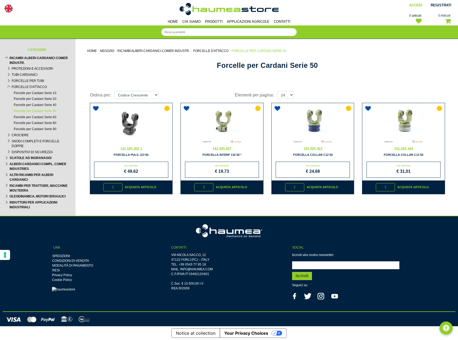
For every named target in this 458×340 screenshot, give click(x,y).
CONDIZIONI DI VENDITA (70, 261)
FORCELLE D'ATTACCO (29, 87)
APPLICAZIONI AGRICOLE (248, 22)
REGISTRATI (441, 5)
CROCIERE (20, 135)
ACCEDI (415, 5)
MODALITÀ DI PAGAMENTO (72, 265)
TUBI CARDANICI (24, 75)
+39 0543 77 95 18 (192, 264)
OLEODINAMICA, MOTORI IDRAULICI (37, 196)
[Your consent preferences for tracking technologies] (5, 255)
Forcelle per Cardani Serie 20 (35, 99)
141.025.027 (222, 149)
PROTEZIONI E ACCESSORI (32, 68)
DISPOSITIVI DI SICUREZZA (32, 152)
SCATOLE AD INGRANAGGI (30, 158)
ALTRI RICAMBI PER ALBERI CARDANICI (31, 177)
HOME (173, 22)
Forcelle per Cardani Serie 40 (35, 105)
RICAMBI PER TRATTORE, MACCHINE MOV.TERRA (39, 188)
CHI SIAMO (191, 22)
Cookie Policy (62, 280)
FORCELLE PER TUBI (28, 81)
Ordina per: (100, 95)
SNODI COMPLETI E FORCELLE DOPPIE (35, 143)
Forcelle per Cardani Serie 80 (35, 123)
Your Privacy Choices (246, 333)
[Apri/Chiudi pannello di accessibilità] (446, 328)
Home (92, 51)
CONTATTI (282, 22)
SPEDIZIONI (61, 256)
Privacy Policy (62, 275)
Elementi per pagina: (254, 95)
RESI (56, 270)
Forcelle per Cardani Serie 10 (35, 93)
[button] (302, 276)
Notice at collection (195, 333)
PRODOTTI (214, 22)
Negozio (107, 51)
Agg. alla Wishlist (97, 106)
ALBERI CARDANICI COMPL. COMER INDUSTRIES (38, 166)
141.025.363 (312, 149)
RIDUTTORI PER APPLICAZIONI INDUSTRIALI (33, 205)
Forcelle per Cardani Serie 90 (35, 129)
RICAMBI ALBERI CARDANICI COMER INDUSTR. (39, 60)
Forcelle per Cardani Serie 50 (35, 111)
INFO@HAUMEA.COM (196, 269)
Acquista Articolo (140, 187)
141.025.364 (403, 149)
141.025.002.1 (131, 149)
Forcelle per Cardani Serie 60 (35, 117)
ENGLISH (8, 8)
